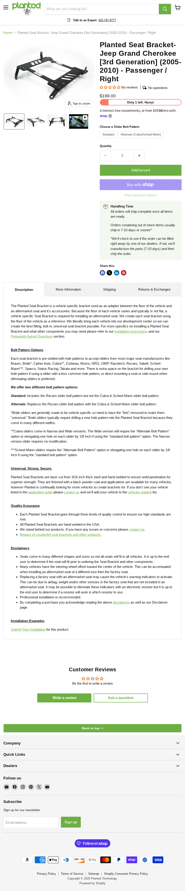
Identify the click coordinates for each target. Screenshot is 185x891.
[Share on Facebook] (102, 272)
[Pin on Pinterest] (123, 272)
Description (24, 290)
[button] (14, 121)
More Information (68, 289)
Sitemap (93, 873)
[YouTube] (47, 787)
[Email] (6, 787)
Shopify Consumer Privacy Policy (126, 873)
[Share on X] (109, 272)
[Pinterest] (31, 787)
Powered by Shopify (92, 883)
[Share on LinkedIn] (116, 272)
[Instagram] (23, 787)
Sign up (71, 822)
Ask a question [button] (121, 698)
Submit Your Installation (28, 629)
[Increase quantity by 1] (139, 155)
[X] (39, 787)
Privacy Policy (46, 873)
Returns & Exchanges (154, 289)
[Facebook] (15, 787)
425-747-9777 (107, 20)
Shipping (109, 289)
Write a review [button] (64, 698)
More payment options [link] (141, 195)
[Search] (165, 9)
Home (7, 33)
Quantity (105, 146)
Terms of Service (72, 873)
